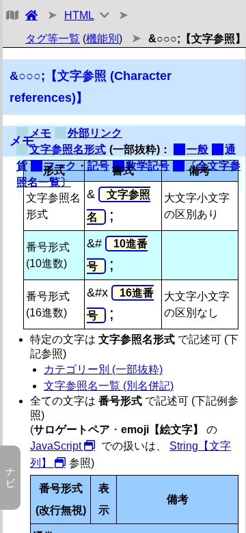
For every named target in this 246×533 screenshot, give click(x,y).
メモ (40, 133)
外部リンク (95, 133)
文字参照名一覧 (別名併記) (109, 386)
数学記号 (147, 166)
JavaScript (55, 446)
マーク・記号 (76, 166)
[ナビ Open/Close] (10, 15)
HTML (79, 15)
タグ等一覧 (52, 38)
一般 (197, 149)
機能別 (102, 38)
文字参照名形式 (67, 149)
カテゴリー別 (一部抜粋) (103, 369)
